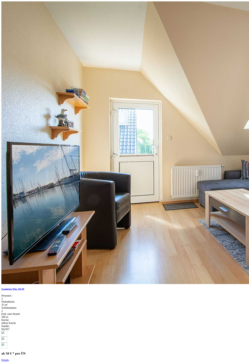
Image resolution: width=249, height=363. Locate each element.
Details (5, 360)
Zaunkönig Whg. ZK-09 (12, 289)
